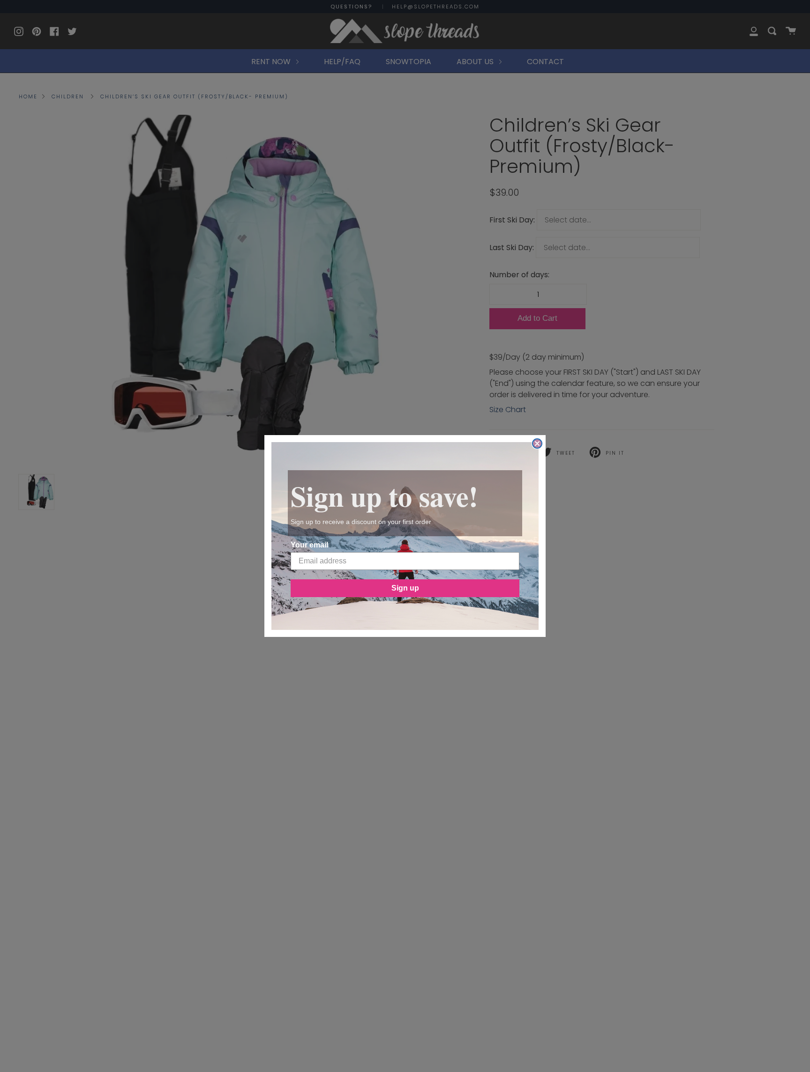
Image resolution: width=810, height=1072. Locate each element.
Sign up (405, 588)
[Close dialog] (537, 443)
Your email (309, 545)
